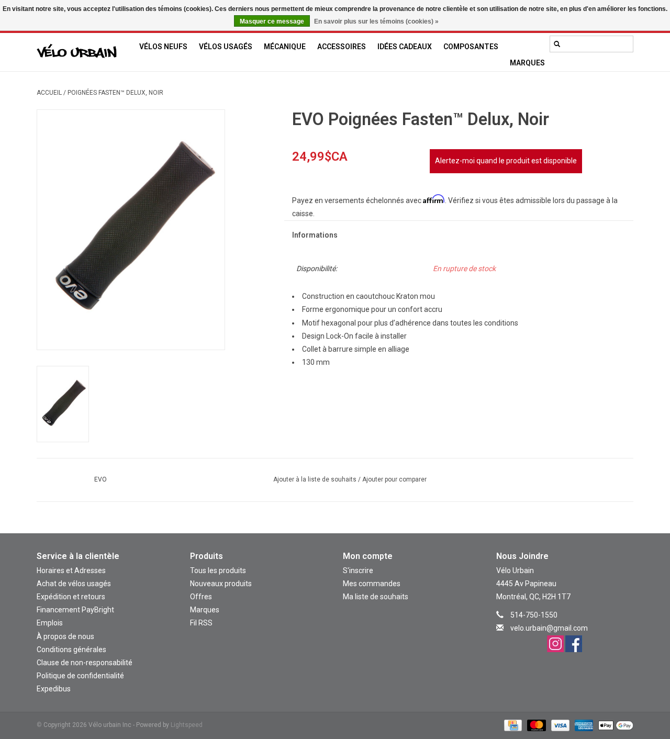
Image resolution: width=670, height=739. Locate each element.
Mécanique (285, 46)
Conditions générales (71, 649)
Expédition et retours (71, 596)
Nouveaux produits (221, 583)
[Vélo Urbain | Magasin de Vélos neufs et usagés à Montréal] (85, 52)
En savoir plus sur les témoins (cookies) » (376, 21)
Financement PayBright (75, 610)
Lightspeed (187, 725)
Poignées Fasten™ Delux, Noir (115, 92)
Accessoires (341, 46)
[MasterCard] (535, 725)
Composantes (470, 46)
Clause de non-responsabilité (84, 662)
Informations (315, 235)
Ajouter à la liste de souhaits (315, 479)
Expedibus (54, 689)
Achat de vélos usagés (74, 583)
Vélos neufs (163, 46)
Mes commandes (371, 583)
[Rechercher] (557, 44)
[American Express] (583, 725)
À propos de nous (65, 636)
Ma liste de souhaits (375, 596)
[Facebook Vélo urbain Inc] (573, 643)
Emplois (50, 623)
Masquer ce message (272, 21)
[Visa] (559, 725)
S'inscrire (358, 570)
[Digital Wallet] (614, 725)
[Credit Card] (511, 725)
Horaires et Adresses (71, 570)
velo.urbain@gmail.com (549, 628)
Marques (527, 63)
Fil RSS (201, 623)
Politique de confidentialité (80, 675)
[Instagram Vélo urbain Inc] (555, 643)
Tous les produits (218, 570)
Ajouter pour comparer (394, 479)
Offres (201, 596)
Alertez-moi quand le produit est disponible (506, 160)
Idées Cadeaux (404, 46)
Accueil (49, 92)
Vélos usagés (225, 46)
